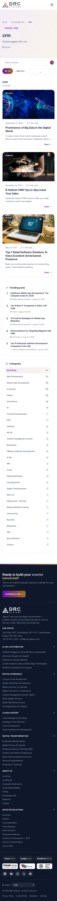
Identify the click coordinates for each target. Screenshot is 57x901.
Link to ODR (7, 846)
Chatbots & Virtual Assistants (15, 660)
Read (46, 144)
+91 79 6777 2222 (10, 639)
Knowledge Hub (18, 22)
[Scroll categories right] (40, 71)
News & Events (8, 830)
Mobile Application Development (16, 683)
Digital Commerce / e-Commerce (16, 691)
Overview (6, 815)
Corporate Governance (12, 784)
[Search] (52, 63)
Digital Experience (12, 674)
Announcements (9, 823)
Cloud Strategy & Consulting (14, 718)
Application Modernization (13, 741)
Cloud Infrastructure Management (17, 729)
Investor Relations (12, 810)
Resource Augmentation (12, 760)
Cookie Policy (21, 896)
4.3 (25, 858)
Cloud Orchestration (11, 726)
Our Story (6, 776)
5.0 (43, 858)
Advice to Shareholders (12, 842)
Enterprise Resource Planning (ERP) (17, 749)
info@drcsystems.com (30, 639)
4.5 (8, 858)
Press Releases (8, 826)
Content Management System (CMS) (18, 695)
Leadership (7, 780)
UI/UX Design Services (12, 698)
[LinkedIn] (4, 873)
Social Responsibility (11, 788)
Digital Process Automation (14, 745)
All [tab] (8, 71)
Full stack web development (14, 679)
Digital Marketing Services (13, 702)
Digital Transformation (15, 736)
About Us (7, 771)
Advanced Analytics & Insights (15, 656)
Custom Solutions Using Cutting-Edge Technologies (24, 663)
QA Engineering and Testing (14, 706)
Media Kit (6, 799)
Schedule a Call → (14, 594)
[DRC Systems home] (11, 4)
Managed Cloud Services (13, 722)
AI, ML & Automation (12, 647)
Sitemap (43, 896)
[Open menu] (52, 5)
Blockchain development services (16, 757)
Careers (5, 803)
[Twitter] (24, 873)
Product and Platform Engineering (17, 753)
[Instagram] (17, 873)
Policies (5, 819)
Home (4, 22)
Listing (5, 791)
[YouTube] (11, 873)
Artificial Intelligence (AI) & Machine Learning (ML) (24, 652)
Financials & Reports (11, 834)
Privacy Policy (8, 896)
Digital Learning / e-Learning (14, 687)
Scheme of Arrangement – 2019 (16, 838)
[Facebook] (30, 873)
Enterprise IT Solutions (12, 764)
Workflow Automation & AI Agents (17, 667)
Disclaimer (33, 896)
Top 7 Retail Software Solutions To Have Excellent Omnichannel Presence (26, 256)
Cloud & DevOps (10, 713)
